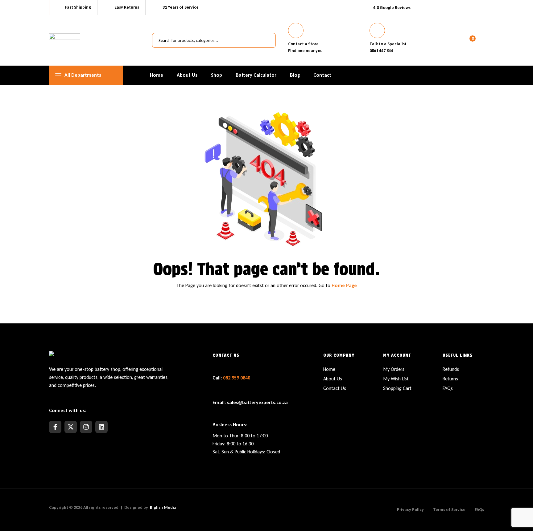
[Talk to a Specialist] (377, 30)
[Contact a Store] (296, 30)
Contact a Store (303, 44)
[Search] (268, 40)
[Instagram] (86, 427)
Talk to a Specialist (388, 44)
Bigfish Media (163, 507)
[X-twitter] (70, 427)
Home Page (344, 285)
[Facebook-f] (55, 427)
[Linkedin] (101, 427)
